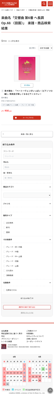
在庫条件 (6, 282)
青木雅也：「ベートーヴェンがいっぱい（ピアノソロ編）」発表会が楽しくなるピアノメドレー (28, 92)
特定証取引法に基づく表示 (11, 333)
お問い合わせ (31, 338)
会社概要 (4, 331)
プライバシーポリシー (10, 338)
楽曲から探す (20, 10)
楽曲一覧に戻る (27, 134)
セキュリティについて (35, 336)
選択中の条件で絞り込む (27, 307)
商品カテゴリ (8, 186)
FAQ (3, 336)
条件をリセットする (27, 313)
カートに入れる (28, 117)
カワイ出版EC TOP (7, 10)
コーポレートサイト (34, 341)
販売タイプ (7, 215)
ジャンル (6, 203)
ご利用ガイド (31, 331)
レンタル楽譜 (6, 341)
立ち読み (27, 85)
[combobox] (27, 156)
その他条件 (7, 239)
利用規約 (29, 333)
